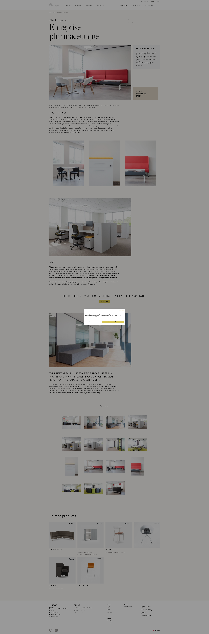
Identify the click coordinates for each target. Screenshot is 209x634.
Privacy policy (120, 310)
